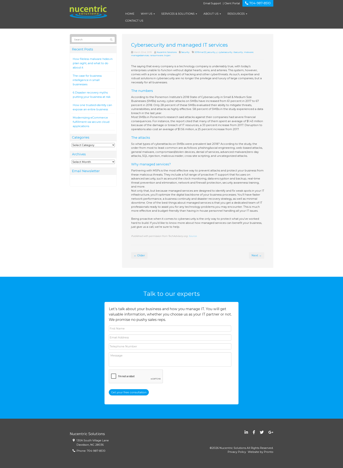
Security (185, 52)
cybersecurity (225, 52)
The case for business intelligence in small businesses (87, 80)
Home (129, 13)
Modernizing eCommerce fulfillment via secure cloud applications (91, 122)
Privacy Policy (237, 452)
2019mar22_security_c (206, 52)
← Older (139, 255)
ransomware (156, 55)
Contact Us (134, 20)
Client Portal (232, 3)
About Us (211, 13)
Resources (236, 13)
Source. (193, 236)
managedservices (140, 55)
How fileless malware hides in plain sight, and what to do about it (93, 63)
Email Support (212, 3)
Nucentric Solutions (167, 52)
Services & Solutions (178, 13)
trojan (167, 55)
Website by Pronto (260, 452)
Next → (257, 255)
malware (248, 52)
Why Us (147, 13)
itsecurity (238, 52)
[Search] (111, 40)
